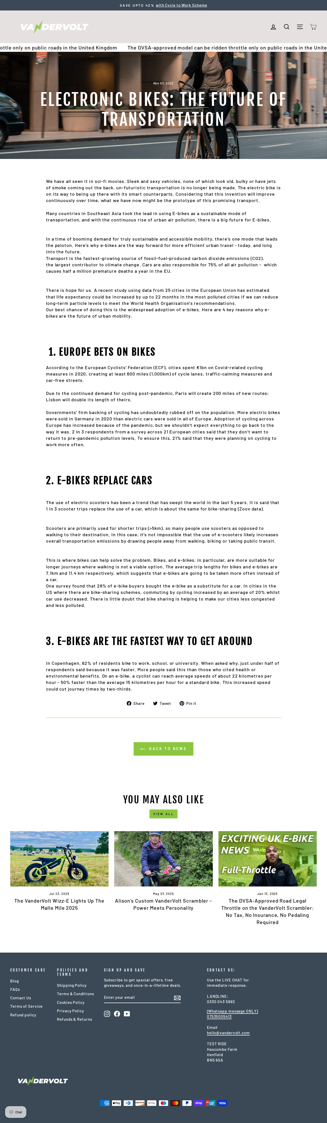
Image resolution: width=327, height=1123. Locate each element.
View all (163, 814)
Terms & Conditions (75, 993)
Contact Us (20, 997)
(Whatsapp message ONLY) (232, 1011)
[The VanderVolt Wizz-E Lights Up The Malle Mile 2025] (59, 859)
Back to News (167, 748)
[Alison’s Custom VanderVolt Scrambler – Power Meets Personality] (163, 859)
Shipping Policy (72, 985)
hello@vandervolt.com (228, 1032)
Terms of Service (26, 1006)
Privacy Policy (70, 1010)
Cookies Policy (71, 1002)
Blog (14, 981)
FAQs (15, 989)
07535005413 (219, 1016)
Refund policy (23, 1015)
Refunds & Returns (74, 1019)
